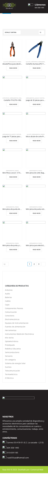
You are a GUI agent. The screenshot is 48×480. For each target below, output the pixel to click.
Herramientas (12, 62)
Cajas (7, 304)
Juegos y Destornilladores (19, 134)
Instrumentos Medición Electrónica (19, 334)
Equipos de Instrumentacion (16, 323)
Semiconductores (12, 352)
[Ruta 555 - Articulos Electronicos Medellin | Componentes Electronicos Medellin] (9, 6)
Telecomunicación (12, 371)
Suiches (8, 367)
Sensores (9, 356)
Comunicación (11, 312)
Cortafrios (34, 62)
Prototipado (10, 345)
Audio (7, 293)
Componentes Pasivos (14, 308)
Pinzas (19, 62)
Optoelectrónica (11, 341)
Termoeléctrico (11, 374)
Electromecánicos (12, 319)
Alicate (5, 62)
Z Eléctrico (9, 378)
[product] (12, 49)
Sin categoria (10, 360)
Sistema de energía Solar (15, 363)
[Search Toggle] (24, 5)
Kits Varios (9, 338)
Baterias (8, 297)
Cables (8, 301)
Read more (13, 68)
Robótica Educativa (13, 349)
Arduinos (9, 290)
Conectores (9, 315)
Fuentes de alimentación (15, 327)
